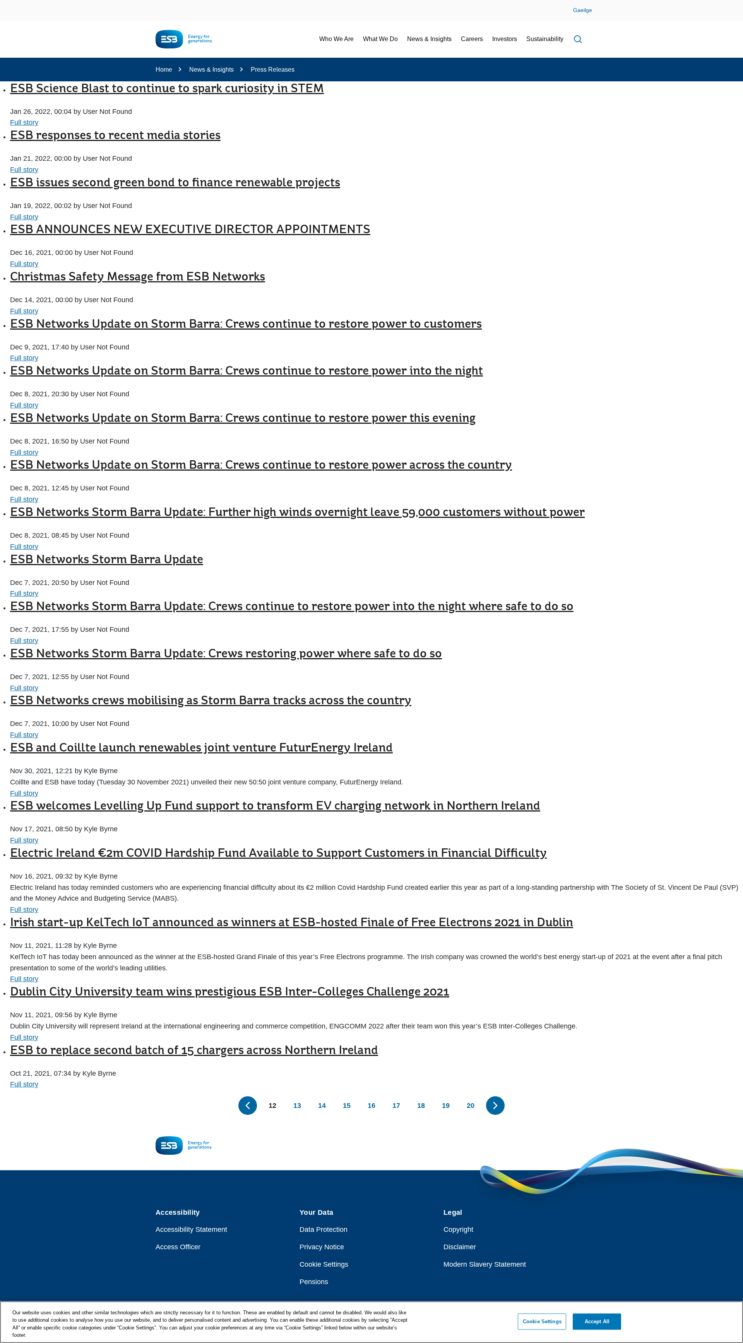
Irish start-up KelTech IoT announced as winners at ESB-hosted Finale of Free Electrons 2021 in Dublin (291, 923)
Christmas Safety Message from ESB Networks (137, 277)
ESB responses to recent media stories (115, 136)
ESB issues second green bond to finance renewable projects (175, 183)
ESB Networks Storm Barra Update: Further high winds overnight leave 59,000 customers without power (297, 513)
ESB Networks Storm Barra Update (106, 560)
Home (164, 69)
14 (322, 1105)
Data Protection (324, 1229)
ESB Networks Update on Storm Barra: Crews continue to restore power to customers (246, 324)
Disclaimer (459, 1247)
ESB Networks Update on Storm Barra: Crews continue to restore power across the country (261, 465)
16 (371, 1105)
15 (347, 1105)
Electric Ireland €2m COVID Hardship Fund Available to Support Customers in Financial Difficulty (278, 854)
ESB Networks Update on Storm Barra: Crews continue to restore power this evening (243, 419)
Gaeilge (582, 10)
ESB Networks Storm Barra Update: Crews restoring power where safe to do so (226, 654)
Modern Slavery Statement (484, 1264)
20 (470, 1105)
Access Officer (178, 1247)
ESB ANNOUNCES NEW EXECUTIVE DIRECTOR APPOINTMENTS (190, 230)
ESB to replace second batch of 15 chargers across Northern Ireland (194, 1051)
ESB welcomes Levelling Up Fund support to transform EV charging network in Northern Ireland (275, 806)
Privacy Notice (322, 1247)
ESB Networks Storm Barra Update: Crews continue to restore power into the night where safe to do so (292, 607)
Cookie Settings (324, 1264)
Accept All (597, 1321)
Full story (24, 122)
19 (446, 1105)
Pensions (314, 1282)
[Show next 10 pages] (495, 1105)
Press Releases (272, 69)
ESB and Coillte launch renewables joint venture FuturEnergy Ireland (201, 748)
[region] (371, 1322)
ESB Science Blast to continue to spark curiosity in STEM (167, 89)
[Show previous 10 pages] (247, 1105)
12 (272, 1105)
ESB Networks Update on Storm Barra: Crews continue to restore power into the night (246, 371)
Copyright (458, 1229)
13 (297, 1105)
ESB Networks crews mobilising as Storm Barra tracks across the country (210, 701)
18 (421, 1105)
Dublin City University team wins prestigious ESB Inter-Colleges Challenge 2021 (229, 992)
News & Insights (211, 69)
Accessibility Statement (191, 1229)
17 (396, 1105)
